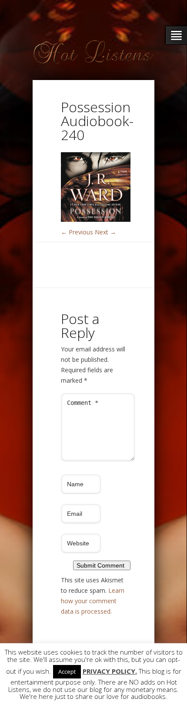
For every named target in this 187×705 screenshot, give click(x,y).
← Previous (77, 232)
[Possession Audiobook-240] (95, 219)
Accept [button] (67, 671)
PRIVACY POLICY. (110, 671)
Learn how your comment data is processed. (92, 600)
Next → (105, 232)
